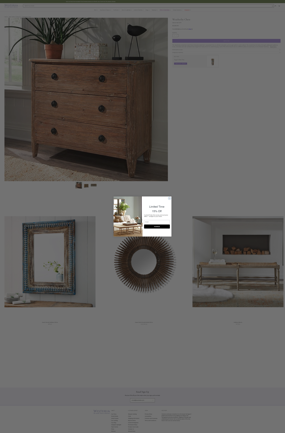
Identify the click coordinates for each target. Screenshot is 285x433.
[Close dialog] (169, 198)
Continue (157, 226)
